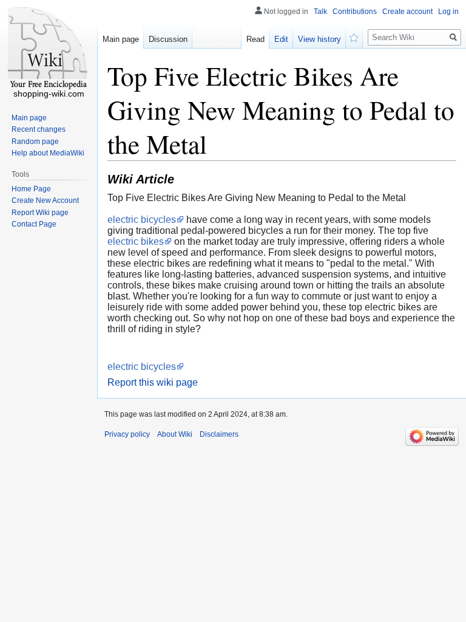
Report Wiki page (40, 212)
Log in (448, 11)
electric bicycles (141, 219)
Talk (320, 11)
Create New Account (45, 200)
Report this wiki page (152, 382)
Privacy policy (127, 434)
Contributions (355, 11)
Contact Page (34, 224)
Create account (407, 11)
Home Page (31, 189)
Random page (35, 141)
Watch (354, 36)
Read (255, 39)
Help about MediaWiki (48, 153)
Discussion (168, 39)
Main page (121, 39)
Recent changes (39, 129)
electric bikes (135, 241)
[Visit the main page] (48, 48)
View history (319, 39)
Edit (281, 39)
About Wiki (174, 434)
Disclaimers (219, 434)
